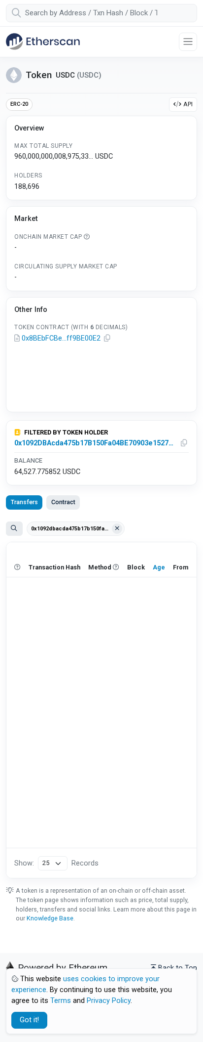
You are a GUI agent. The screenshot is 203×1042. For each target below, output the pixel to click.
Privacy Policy (109, 1001)
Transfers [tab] (24, 502)
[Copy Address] (106, 338)
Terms (60, 1001)
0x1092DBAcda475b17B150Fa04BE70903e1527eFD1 (95, 443)
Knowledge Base (50, 918)
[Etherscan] (43, 41)
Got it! (29, 1020)
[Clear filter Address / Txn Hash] (117, 528)
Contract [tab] (63, 502)
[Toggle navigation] (188, 42)
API (188, 104)
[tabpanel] (101, 710)
